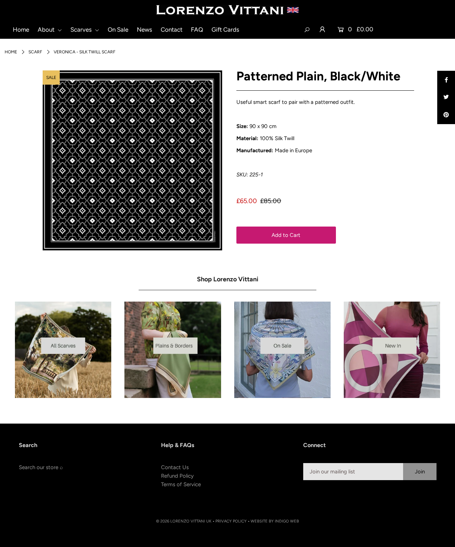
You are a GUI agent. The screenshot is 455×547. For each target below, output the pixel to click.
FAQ (197, 29)
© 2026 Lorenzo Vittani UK (184, 521)
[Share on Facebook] (446, 80)
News (144, 29)
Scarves (81, 29)
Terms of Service (181, 484)
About (47, 29)
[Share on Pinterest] (446, 115)
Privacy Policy (231, 521)
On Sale (118, 29)
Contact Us (175, 467)
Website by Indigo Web (275, 521)
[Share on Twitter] (446, 97)
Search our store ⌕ (41, 467)
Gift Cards (225, 29)
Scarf (35, 51)
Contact (171, 29)
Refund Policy (177, 476)
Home (21, 29)
